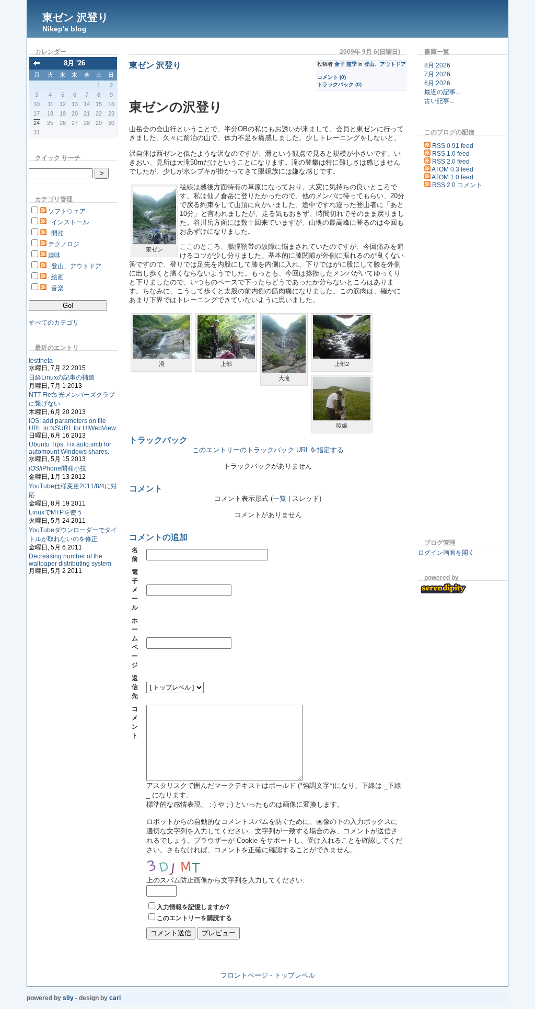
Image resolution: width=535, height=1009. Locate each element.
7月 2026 (437, 74)
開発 (57, 233)
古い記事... (439, 101)
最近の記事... (442, 92)
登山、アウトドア (76, 266)
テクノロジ (63, 244)
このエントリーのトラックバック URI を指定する (268, 450)
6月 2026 (437, 83)
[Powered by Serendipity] (445, 591)
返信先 (135, 687)
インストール (70, 222)
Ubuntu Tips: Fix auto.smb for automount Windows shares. (70, 448)
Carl (115, 998)
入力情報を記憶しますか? (193, 907)
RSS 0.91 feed (452, 146)
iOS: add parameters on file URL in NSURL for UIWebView (72, 424)
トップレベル (294, 975)
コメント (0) (331, 77)
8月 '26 (74, 63)
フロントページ (244, 975)
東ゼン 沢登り (75, 17)
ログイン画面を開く (446, 552)
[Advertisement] (449, 365)
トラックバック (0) (339, 84)
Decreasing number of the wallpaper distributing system (70, 560)
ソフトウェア (67, 211)
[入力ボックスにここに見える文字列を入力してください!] (177, 865)
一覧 (279, 498)
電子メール (135, 589)
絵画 (57, 277)
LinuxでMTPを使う (56, 512)
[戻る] (36, 64)
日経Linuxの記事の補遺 (62, 377)
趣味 (54, 255)
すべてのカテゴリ (54, 322)
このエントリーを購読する (194, 918)
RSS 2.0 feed (451, 161)
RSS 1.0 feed (451, 153)
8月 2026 (437, 65)
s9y (68, 998)
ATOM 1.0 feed (452, 177)
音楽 (57, 288)
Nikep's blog (64, 29)
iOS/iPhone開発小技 (57, 468)
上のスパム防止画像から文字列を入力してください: (225, 880)
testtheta (41, 360)
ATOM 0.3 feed (452, 169)
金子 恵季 (345, 64)
